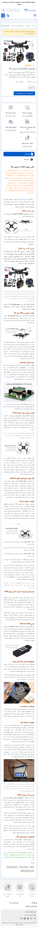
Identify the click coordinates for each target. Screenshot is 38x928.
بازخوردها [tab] (26, 159)
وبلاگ (33, 903)
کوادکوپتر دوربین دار (23, 867)
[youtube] (24, 919)
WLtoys (29, 82)
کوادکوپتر (28, 26)
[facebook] (27, 919)
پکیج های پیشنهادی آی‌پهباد (27, 871)
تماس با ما (12, 903)
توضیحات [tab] (27, 154)
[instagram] (31, 919)
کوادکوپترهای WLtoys (17, 26)
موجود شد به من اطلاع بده (23, 93)
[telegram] (34, 919)
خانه (34, 26)
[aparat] (21, 919)
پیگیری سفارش (30, 906)
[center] (3, 10)
